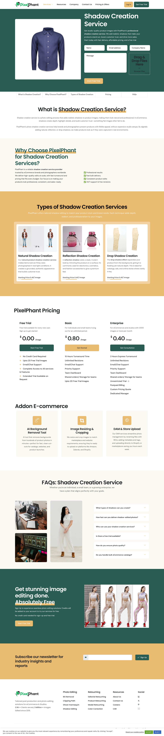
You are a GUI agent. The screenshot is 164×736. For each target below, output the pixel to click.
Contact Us (87, 4)
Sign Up (143, 657)
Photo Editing (70, 692)
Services (47, 4)
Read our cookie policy (135, 732)
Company (74, 4)
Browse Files (139, 71)
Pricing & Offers (102, 4)
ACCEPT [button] (149, 732)
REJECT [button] (157, 732)
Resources (61, 4)
